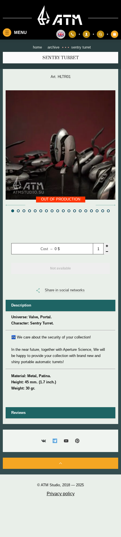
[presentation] (15, 205)
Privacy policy (61, 493)
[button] (12, 210)
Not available (60, 268)
